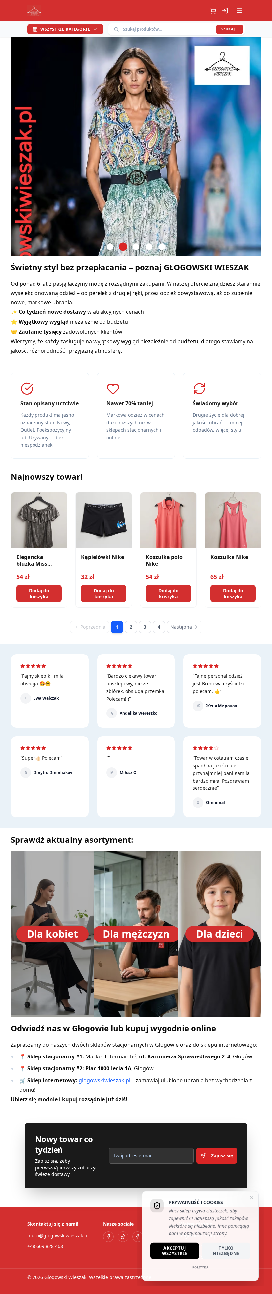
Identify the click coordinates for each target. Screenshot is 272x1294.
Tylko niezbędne (226, 1250)
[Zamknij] (252, 1198)
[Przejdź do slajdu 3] (136, 247)
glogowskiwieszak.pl (104, 1080)
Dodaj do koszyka (39, 593)
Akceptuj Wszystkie (175, 1250)
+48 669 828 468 (45, 1246)
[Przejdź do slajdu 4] (149, 247)
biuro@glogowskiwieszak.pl (58, 1235)
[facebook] (108, 1236)
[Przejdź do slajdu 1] (110, 247)
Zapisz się (222, 1155)
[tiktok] (123, 1236)
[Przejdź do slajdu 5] (162, 247)
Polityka (200, 1267)
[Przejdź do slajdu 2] (123, 247)
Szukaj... (229, 29)
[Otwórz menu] (239, 10)
